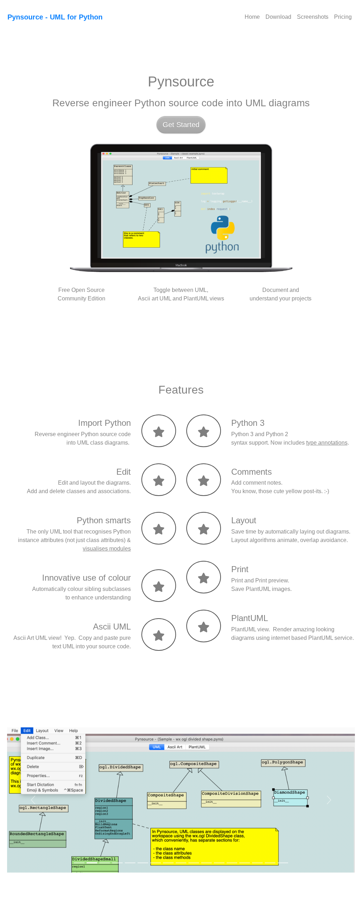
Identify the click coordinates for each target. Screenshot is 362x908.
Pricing (343, 17)
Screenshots (312, 17)
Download (278, 17)
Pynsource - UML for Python (55, 17)
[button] (33, 800)
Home (252, 17)
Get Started (181, 125)
